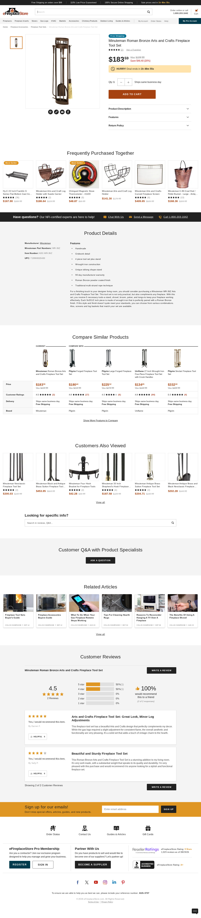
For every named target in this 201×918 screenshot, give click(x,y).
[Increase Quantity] (128, 82)
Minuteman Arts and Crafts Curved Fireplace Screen (148, 192)
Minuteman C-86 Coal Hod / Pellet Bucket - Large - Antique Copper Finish (183, 192)
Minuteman (45, 243)
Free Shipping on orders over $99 (46, 2)
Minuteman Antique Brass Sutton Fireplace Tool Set (147, 485)
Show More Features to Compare (100, 420)
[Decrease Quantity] (121, 82)
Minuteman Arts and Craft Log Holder (117, 192)
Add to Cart (132, 94)
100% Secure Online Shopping (119, 2)
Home (5, 27)
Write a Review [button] (161, 670)
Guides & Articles (123, 21)
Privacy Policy (107, 902)
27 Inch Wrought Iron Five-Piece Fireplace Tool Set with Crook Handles (149, 374)
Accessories (74, 21)
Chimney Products (89, 21)
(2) (122, 50)
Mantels (62, 21)
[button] (141, 217)
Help (166, 21)
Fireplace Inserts (22, 21)
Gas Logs (44, 21)
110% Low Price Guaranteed (83, 2)
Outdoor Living (106, 21)
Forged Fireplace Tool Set (83, 372)
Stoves (34, 21)
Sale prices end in (155, 2)
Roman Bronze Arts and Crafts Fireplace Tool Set (51, 372)
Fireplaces (7, 21)
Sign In (43, 864)
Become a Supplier (92, 864)
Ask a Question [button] (133, 50)
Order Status (156, 21)
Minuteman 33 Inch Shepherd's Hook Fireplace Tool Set (115, 485)
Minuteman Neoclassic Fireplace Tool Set (14, 485)
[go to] (18, 174)
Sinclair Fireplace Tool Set (182, 372)
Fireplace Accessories (19, 27)
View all (100, 502)
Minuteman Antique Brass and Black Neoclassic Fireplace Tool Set (183, 485)
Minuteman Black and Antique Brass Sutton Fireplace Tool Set (50, 485)
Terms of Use (93, 902)
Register (20, 864)
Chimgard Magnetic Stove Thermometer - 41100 (81, 192)
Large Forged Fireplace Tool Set (116, 372)
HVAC (53, 21)
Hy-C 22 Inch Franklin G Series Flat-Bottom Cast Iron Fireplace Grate (17, 192)
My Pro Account (190, 21)
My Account (143, 21)
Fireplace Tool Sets (38, 27)
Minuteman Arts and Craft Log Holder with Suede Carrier (51, 192)
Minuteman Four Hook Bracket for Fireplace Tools (82, 485)
